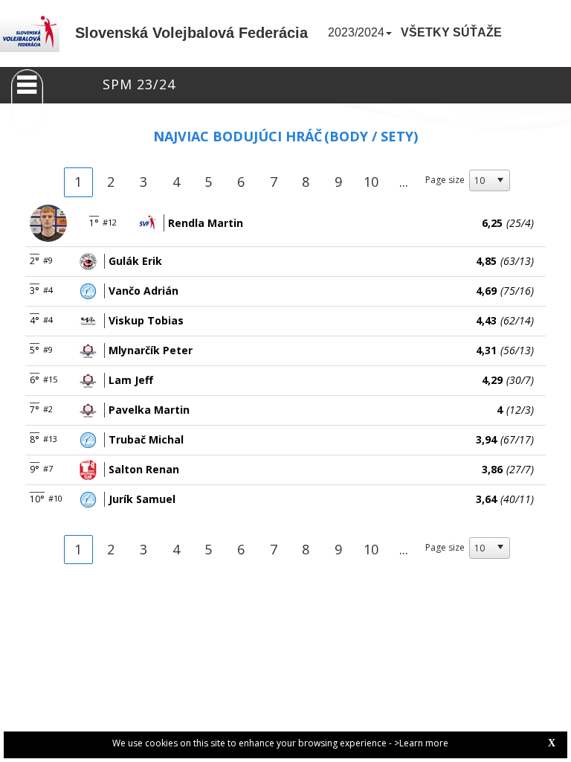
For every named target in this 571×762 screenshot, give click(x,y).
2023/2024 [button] (356, 32)
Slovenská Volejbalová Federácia (191, 33)
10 (371, 181)
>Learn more (421, 743)
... (403, 181)
